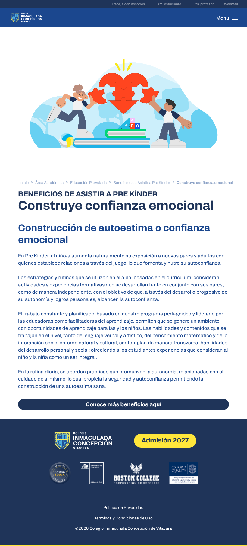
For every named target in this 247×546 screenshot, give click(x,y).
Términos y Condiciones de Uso (123, 517)
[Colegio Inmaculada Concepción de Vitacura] (26, 17)
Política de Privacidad (124, 507)
